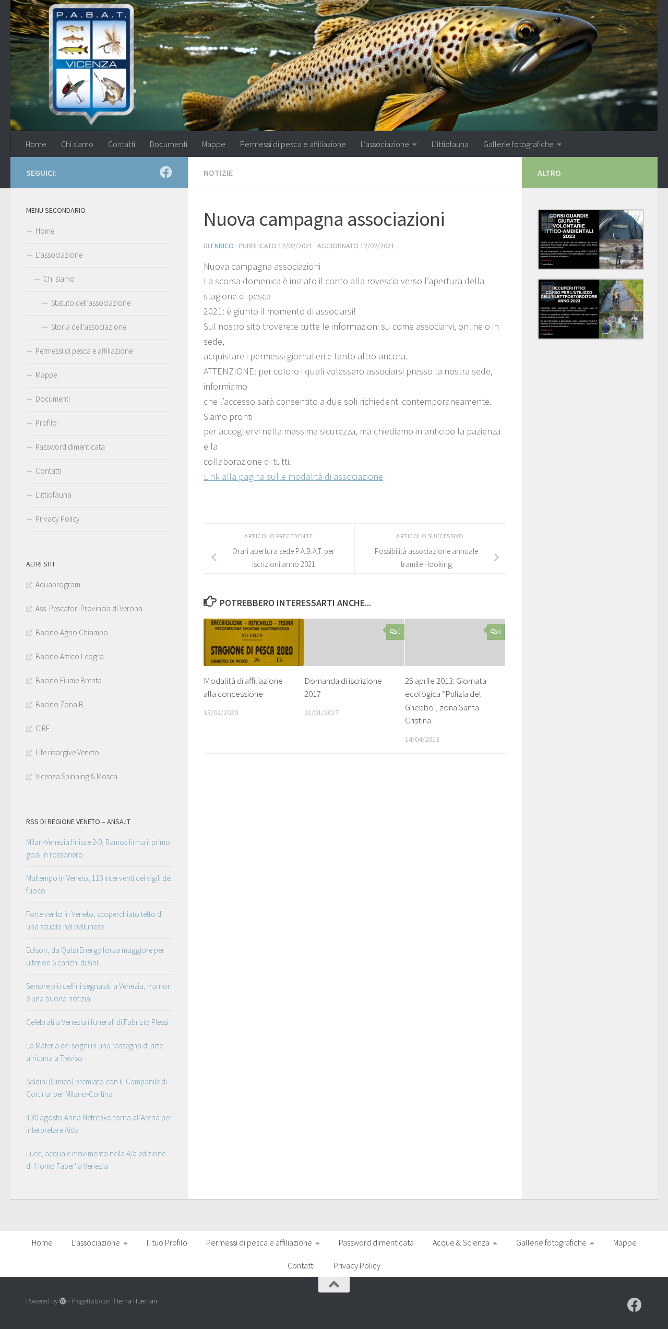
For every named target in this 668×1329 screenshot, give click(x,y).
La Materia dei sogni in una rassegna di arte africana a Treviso (94, 1052)
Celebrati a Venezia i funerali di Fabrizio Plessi (97, 1022)
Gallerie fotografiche (518, 144)
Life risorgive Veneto (67, 752)
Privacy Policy (57, 519)
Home (36, 144)
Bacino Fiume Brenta (68, 680)
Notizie (218, 172)
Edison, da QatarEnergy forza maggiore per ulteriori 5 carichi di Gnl (95, 956)
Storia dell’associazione (88, 327)
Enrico (222, 245)
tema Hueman (137, 1301)
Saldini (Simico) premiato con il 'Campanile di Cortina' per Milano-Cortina (96, 1088)
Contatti (121, 144)
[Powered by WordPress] (62, 1301)
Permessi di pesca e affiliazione (293, 144)
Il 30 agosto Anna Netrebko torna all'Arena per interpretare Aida (99, 1124)
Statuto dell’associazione (90, 303)
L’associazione (385, 144)
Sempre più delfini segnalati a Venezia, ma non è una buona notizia (99, 992)
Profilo (46, 423)
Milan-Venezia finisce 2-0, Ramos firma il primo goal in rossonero (98, 848)
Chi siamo (77, 144)
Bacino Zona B (59, 704)
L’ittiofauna (450, 144)
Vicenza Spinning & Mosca (76, 776)
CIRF (42, 728)
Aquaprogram (57, 584)
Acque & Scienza (461, 1242)
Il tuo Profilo (167, 1242)
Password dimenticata (70, 447)
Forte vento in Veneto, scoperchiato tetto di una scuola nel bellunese (94, 920)
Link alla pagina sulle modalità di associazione (293, 476)
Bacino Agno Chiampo (71, 632)
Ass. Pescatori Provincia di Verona (88, 608)
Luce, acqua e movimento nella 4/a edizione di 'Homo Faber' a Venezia (95, 1160)
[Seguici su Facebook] (166, 172)
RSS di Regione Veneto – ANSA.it (78, 821)
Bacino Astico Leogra (69, 656)
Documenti (168, 144)
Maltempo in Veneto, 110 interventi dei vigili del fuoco (99, 884)
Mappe (213, 144)
